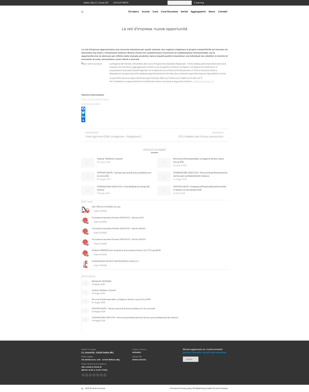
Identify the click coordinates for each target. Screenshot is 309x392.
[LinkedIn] (154, 116)
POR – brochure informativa (95, 99)
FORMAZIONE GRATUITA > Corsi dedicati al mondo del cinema (123, 188)
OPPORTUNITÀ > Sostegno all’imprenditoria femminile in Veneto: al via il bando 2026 (199, 188)
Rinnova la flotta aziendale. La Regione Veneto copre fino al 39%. (198, 160)
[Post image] (88, 162)
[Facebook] (154, 109)
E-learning (199, 3)
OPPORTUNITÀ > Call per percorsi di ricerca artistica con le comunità (124, 174)
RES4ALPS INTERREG (102, 281)
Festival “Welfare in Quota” (110, 159)
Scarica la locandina (90, 104)
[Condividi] (154, 120)
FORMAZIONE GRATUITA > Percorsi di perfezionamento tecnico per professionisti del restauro (200, 174)
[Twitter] (154, 112)
